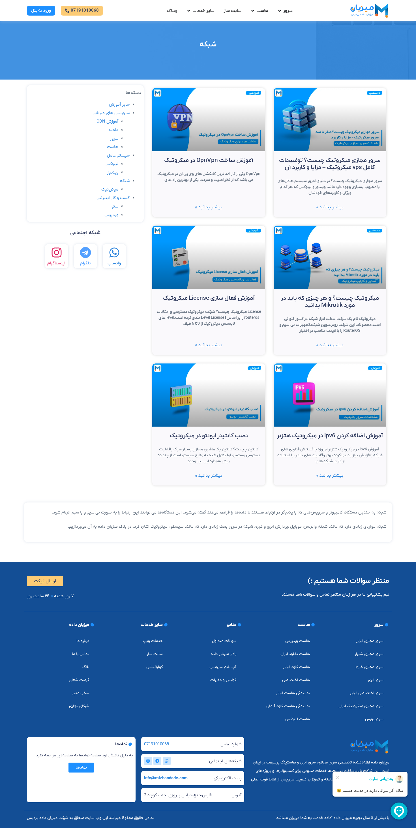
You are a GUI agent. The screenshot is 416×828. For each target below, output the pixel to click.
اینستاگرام (56, 263)
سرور (114, 138)
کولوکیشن (154, 667)
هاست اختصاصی (296, 680)
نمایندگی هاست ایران (293, 693)
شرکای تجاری (79, 706)
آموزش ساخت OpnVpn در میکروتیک (208, 160)
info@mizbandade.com (166, 778)
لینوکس (111, 164)
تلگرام (85, 263)
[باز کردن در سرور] (279, 10)
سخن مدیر (80, 693)
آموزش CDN (107, 121)
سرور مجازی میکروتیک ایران (360, 706)
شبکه (125, 181)
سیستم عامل (118, 155)
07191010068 (156, 744)
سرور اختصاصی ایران (366, 693)
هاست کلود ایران (296, 667)
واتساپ (114, 263)
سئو (114, 206)
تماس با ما (80, 654)
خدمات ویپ (153, 641)
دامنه (113, 130)
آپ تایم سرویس (222, 667)
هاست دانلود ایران (295, 654)
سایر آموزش (119, 104)
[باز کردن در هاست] (252, 10)
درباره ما (82, 641)
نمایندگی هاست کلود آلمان (288, 706)
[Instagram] (148, 761)
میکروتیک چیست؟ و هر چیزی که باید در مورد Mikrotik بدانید (330, 301)
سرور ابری (375, 680)
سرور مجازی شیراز (369, 654)
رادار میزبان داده (223, 654)
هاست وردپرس (297, 641)
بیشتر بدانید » (329, 207)
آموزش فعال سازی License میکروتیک (209, 298)
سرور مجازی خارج (369, 667)
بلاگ (85, 667)
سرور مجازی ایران (369, 641)
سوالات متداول (224, 641)
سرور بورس (374, 719)
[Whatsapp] (167, 761)
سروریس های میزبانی (111, 113)
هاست (112, 147)
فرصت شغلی (79, 680)
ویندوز (112, 172)
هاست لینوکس (297, 719)
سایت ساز (155, 654)
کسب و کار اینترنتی (113, 198)
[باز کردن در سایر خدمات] (188, 10)
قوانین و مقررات (223, 680)
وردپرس (111, 215)
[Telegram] (157, 761)
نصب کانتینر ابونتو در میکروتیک (209, 436)
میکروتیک (109, 189)
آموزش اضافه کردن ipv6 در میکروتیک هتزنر (330, 436)
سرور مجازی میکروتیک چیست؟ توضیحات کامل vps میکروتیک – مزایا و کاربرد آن (330, 164)
